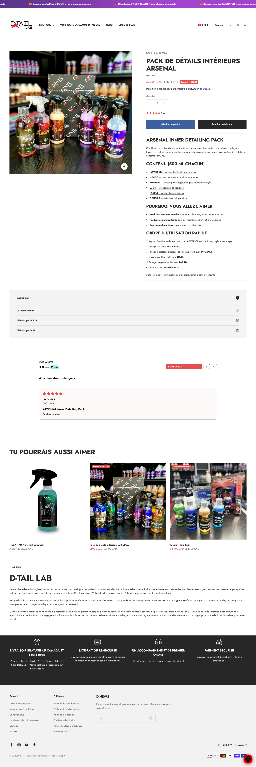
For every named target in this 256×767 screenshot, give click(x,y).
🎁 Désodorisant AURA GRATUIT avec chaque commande (47, 4)
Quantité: (150, 96)
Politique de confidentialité (66, 703)
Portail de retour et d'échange (67, 726)
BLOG (109, 25)
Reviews (13, 731)
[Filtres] (207, 366)
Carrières (13, 726)
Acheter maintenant (222, 124)
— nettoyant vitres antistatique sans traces (174, 177)
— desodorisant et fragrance (167, 187)
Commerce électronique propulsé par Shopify (46, 755)
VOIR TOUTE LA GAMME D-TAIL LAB (80, 25)
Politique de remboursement (66, 709)
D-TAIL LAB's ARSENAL (157, 53)
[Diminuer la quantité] (150, 103)
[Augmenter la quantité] (164, 103)
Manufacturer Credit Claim (22, 709)
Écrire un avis (174, 366)
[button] (153, 113)
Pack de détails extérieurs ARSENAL (109, 545)
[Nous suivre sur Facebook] (11, 745)
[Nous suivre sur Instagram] (19, 745)
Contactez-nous (16, 714)
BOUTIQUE (45, 25)
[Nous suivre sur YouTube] (27, 745)
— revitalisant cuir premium (168, 198)
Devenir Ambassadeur (19, 703)
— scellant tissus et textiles (166, 193)
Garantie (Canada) (62, 731)
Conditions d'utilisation (64, 720)
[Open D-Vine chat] (248, 759)
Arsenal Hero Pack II (181, 545)
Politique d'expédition (64, 714)
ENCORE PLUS (127, 25)
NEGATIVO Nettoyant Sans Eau (26, 545)
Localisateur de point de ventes (24, 720)
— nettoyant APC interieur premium (173, 172)
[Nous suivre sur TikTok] (34, 745)
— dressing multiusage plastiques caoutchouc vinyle (180, 182)
